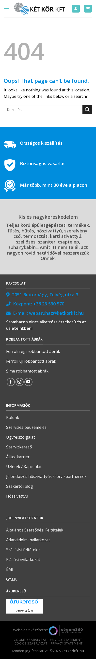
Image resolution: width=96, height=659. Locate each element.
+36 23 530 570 (48, 304)
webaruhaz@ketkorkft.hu (56, 313)
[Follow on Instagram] (20, 382)
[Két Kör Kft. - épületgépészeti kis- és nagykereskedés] (40, 8)
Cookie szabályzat (30, 640)
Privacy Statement (66, 640)
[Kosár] (88, 9)
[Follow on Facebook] (11, 382)
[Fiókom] (76, 9)
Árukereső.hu (24, 610)
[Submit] (87, 109)
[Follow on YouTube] (28, 382)
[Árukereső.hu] (24, 603)
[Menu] (7, 8)
